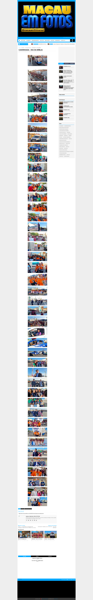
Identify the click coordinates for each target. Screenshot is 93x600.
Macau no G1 (62, 143)
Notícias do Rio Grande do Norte (66, 151)
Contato (63, 40)
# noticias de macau (28, 508)
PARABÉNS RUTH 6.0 (67, 66)
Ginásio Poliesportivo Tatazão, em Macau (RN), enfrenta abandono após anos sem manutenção (44, 44)
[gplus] (64, 580)
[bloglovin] (67, 580)
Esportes (57, 40)
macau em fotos (63, 140)
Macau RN (68, 143)
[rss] (69, 580)
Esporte (61, 135)
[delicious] (74, 580)
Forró (70, 135)
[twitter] (63, 580)
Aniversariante (35, 40)
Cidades (68, 132)
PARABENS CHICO (66, 109)
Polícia (52, 40)
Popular (67, 63)
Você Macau (66, 156)
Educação (47, 40)
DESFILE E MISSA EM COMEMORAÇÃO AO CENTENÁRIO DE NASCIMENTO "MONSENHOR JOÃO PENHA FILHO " (68, 87)
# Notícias (22, 508)
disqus (37, 556)
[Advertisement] (27, 589)
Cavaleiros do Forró (64, 130)
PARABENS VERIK (66, 117)
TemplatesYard (45, 598)
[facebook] (61, 580)
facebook (50, 556)
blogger (24, 556)
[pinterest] (66, 580)
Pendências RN (62, 154)
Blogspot (56, 598)
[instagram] (72, 580)
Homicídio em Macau (64, 138)
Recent (61, 63)
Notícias (23, 40)
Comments (72, 63)
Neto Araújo (62, 146)
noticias (61, 148)
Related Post (21, 529)
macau (70, 138)
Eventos (66, 135)
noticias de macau (28, 47)
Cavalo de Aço (63, 132)
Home (20, 47)
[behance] (71, 580)
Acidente (28, 40)
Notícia (67, 146)
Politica (42, 40)
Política (61, 156)
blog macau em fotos (64, 127)
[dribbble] (68, 580)
